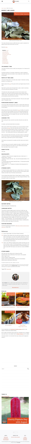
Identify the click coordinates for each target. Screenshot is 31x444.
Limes (6, 47)
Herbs (5, 8)
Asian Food (9, 269)
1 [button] (2, 233)
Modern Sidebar (20, 333)
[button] (4, 218)
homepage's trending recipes (16, 329)
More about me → (15, 287)
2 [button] (2, 235)
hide (7, 50)
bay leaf (8, 128)
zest (10, 83)
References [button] (5, 231)
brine (19, 110)
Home (2, 8)
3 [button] (2, 242)
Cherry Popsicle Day (5, 396)
